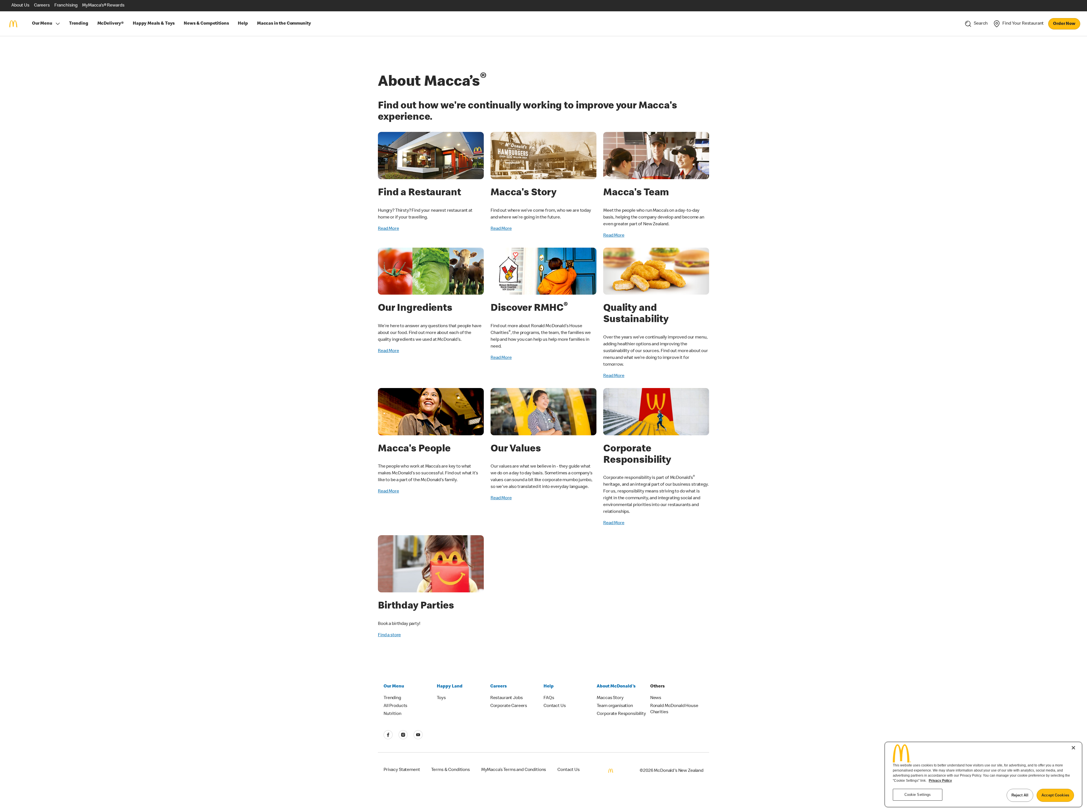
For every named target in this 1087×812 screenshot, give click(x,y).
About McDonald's (616, 686)
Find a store (389, 635)
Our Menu (42, 24)
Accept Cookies (1055, 795)
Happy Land (450, 686)
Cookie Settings (917, 794)
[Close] (1073, 748)
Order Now (1064, 24)
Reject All (1019, 795)
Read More (388, 229)
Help (549, 686)
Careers (498, 686)
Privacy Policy (940, 781)
